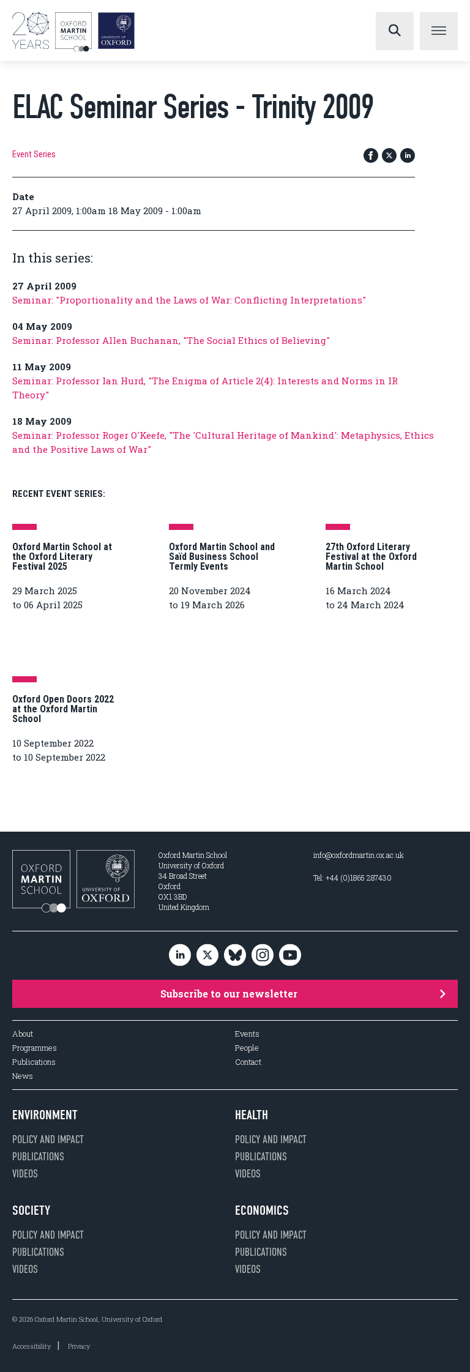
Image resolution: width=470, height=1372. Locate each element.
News (22, 1076)
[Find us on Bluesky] (235, 955)
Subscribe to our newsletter (228, 993)
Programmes (34, 1048)
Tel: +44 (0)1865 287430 (352, 877)
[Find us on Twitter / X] (207, 955)
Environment (45, 1115)
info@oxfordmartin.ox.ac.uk (358, 855)
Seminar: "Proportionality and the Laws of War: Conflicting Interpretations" (189, 300)
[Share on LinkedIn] (407, 156)
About (22, 1034)
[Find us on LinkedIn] (180, 955)
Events (247, 1034)
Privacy (79, 1346)
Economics (262, 1210)
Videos (25, 1173)
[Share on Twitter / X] (389, 156)
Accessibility (31, 1346)
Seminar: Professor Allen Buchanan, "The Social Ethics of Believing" (171, 340)
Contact (248, 1062)
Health (251, 1115)
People (247, 1048)
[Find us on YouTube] (290, 955)
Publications (34, 1062)
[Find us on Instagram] (263, 955)
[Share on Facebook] (371, 156)
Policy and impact (48, 1139)
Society (31, 1210)
